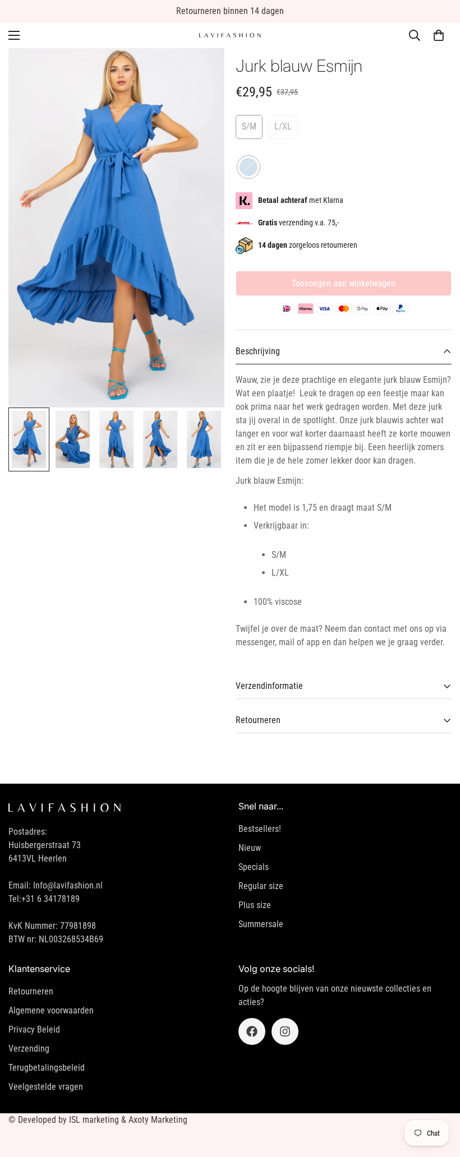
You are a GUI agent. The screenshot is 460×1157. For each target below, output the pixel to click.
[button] (439, 35)
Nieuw (249, 848)
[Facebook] (251, 1031)
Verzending (28, 1048)
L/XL (283, 126)
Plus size (254, 905)
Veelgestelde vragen (45, 1086)
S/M (249, 126)
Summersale (260, 924)
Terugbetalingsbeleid (46, 1067)
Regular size (260, 886)
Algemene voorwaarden (51, 1010)
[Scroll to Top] (438, 1096)
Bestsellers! (259, 828)
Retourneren (30, 991)
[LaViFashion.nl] (230, 35)
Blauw (248, 167)
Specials (253, 867)
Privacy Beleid (34, 1029)
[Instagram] (285, 1031)
